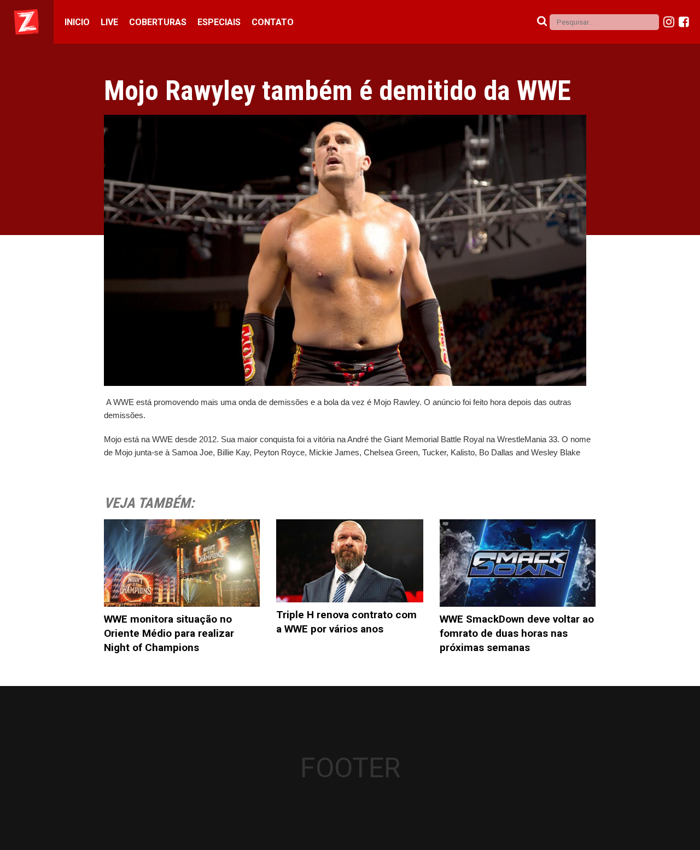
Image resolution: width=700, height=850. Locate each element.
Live (109, 22)
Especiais (219, 22)
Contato (273, 22)
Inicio (77, 22)
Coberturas (157, 22)
